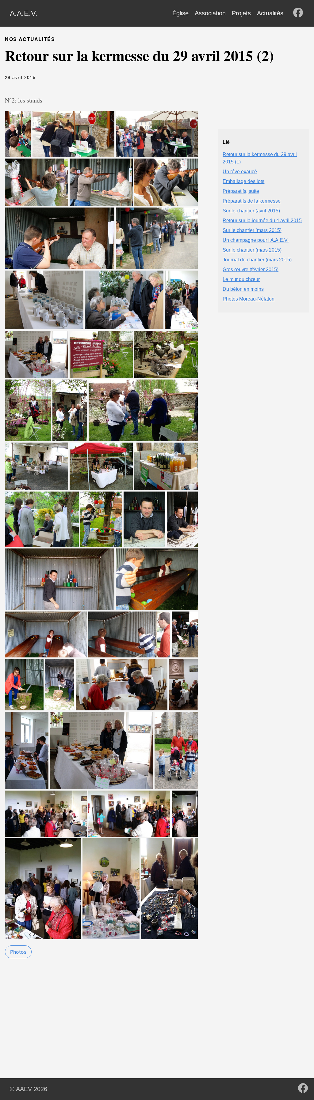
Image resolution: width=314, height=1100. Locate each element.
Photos (18, 952)
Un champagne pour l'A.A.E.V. (256, 240)
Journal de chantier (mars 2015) (257, 259)
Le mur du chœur (241, 279)
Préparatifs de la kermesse (252, 201)
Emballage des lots (243, 181)
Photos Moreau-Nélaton (248, 298)
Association (210, 13)
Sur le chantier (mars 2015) (252, 230)
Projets (241, 13)
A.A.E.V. (23, 13)
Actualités (270, 13)
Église (180, 13)
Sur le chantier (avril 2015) (251, 210)
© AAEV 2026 (28, 1089)
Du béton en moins (243, 289)
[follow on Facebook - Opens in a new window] (298, 13)
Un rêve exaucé (240, 171)
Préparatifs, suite (241, 191)
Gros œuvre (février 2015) (250, 269)
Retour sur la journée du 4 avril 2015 (262, 220)
